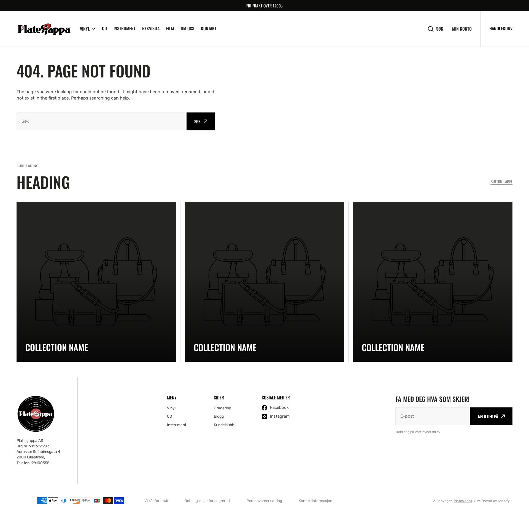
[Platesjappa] (44, 29)
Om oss (187, 28)
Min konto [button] (462, 29)
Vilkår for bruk (156, 501)
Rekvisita (151, 28)
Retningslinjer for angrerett (207, 501)
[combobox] (101, 121)
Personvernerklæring (264, 501)
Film (170, 28)
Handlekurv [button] (500, 28)
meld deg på (488, 416)
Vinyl (85, 29)
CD (104, 28)
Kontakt (209, 28)
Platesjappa (463, 501)
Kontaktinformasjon (315, 501)
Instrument (125, 28)
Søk (439, 29)
